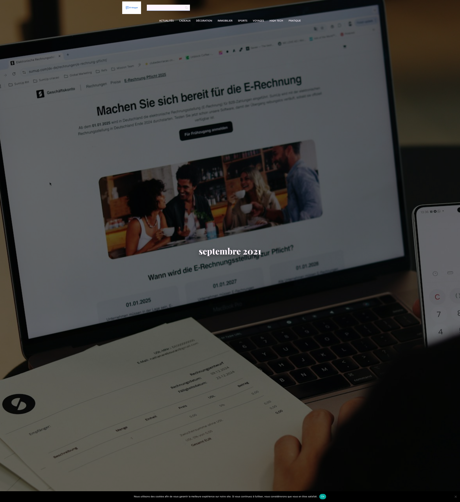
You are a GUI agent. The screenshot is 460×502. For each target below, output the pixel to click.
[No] (455, 496)
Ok (322, 496)
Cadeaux (185, 20)
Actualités (166, 20)
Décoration (204, 20)
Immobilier (225, 20)
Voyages (258, 20)
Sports (242, 20)
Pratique (295, 20)
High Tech (276, 20)
